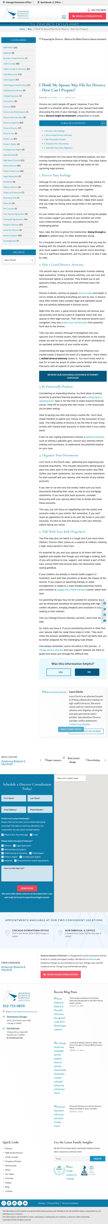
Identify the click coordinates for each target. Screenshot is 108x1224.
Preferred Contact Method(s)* (15, 818)
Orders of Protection (12, 192)
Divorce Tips (8, 133)
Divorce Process (10, 128)
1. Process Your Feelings (54, 131)
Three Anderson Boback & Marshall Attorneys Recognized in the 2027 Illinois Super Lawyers (86, 1000)
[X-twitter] (20, 1203)
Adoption (7, 53)
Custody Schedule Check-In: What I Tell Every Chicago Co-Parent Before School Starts (86, 1044)
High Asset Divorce (11, 160)
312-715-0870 (14, 1006)
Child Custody (9, 63)
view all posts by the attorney (86, 731)
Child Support (9, 79)
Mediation (7, 182)
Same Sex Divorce (11, 230)
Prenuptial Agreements (13, 219)
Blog (30, 29)
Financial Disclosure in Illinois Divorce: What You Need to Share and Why (86, 1107)
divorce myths (85, 293)
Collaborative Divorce (12, 90)
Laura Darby (52, 97)
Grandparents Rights (12, 149)
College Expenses (11, 96)
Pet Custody (8, 208)
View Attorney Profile (71, 729)
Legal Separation (10, 176)
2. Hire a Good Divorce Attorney (58, 135)
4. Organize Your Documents (56, 143)
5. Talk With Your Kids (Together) (58, 148)
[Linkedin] (9, 1203)
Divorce (6, 106)
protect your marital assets (74, 322)
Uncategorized (9, 241)
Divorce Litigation (11, 122)
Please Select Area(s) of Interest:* (17, 841)
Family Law (8, 139)
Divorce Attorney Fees (13, 117)
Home (22, 29)
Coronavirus (8, 101)
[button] (40, 760)
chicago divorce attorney (51, 650)
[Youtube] (25, 1203)
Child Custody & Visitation (14, 69)
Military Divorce (10, 187)
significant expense (95, 436)
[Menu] (64, 17)
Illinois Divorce (9, 165)
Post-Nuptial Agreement (13, 214)
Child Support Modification (14, 85)
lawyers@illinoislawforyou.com (24, 1011)
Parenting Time (10, 198)
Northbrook (91, 959)
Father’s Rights (9, 144)
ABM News (8, 47)
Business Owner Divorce (14, 58)
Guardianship (9, 155)
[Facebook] (14, 1203)
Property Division (11, 225)
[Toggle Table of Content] (102, 123)
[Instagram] (3, 1203)
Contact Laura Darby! (79, 724)
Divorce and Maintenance (14, 112)
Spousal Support (10, 235)
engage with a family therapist (71, 589)
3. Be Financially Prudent (55, 139)
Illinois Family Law (11, 171)
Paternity (7, 203)
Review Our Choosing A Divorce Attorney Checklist (73, 376)
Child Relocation (10, 74)
